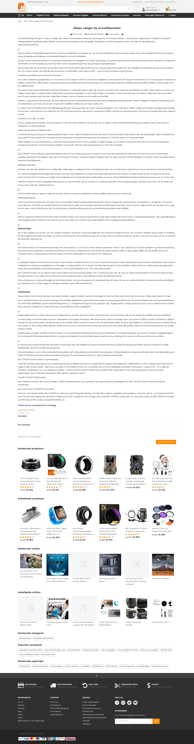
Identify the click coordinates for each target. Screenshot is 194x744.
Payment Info (88, 711)
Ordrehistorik (55, 705)
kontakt (21, 705)
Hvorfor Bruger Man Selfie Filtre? (56, 624)
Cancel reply (24, 413)
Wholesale (87, 724)
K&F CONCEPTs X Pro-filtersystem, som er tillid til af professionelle (31, 574)
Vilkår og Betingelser (91, 702)
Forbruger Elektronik (154, 15)
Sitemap (21, 708)
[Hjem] (22, 7)
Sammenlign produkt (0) (154, 2)
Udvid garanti (55, 711)
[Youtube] (135, 703)
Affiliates (86, 721)
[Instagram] (123, 703)
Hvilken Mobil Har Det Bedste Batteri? (108, 624)
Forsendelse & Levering (92, 708)
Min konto (54, 702)
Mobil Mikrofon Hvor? (160, 622)
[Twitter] (129, 703)
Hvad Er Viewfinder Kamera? (133, 624)
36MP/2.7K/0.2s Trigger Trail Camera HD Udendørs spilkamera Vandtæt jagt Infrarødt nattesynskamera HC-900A (110, 482)
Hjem (20, 21)
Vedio (20, 714)
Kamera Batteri (100, 15)
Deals (173, 15)
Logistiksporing (56, 714)
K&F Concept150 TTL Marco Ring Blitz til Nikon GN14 (136, 530)
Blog (25, 21)
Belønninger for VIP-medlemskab (31, 721)
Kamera (137, 15)
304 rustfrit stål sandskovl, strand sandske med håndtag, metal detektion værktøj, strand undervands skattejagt (31, 532)
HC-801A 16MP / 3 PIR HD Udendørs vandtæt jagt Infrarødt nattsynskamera (136, 481)
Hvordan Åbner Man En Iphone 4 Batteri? (82, 580)
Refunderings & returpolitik (93, 714)
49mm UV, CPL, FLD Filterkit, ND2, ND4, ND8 (161, 530)
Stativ (29, 15)
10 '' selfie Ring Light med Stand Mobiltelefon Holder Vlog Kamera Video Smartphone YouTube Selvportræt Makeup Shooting (162, 482)
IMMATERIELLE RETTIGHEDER (94, 718)
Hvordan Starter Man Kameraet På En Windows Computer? (136, 581)
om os (20, 702)
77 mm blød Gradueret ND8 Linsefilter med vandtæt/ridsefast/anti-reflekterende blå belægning (108, 532)
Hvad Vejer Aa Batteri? (161, 578)
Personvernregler (89, 705)
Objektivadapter (61, 15)
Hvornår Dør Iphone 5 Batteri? (107, 580)
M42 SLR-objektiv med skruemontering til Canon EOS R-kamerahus (30, 481)
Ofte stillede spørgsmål (59, 708)
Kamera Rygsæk (80, 15)
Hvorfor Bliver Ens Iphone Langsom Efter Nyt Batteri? (84, 624)
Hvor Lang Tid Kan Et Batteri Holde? (28, 624)
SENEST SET (137, 2)
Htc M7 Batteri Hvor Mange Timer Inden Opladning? (57, 580)
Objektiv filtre (42, 15)
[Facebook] (117, 703)
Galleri (20, 718)
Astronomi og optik (120, 15)
